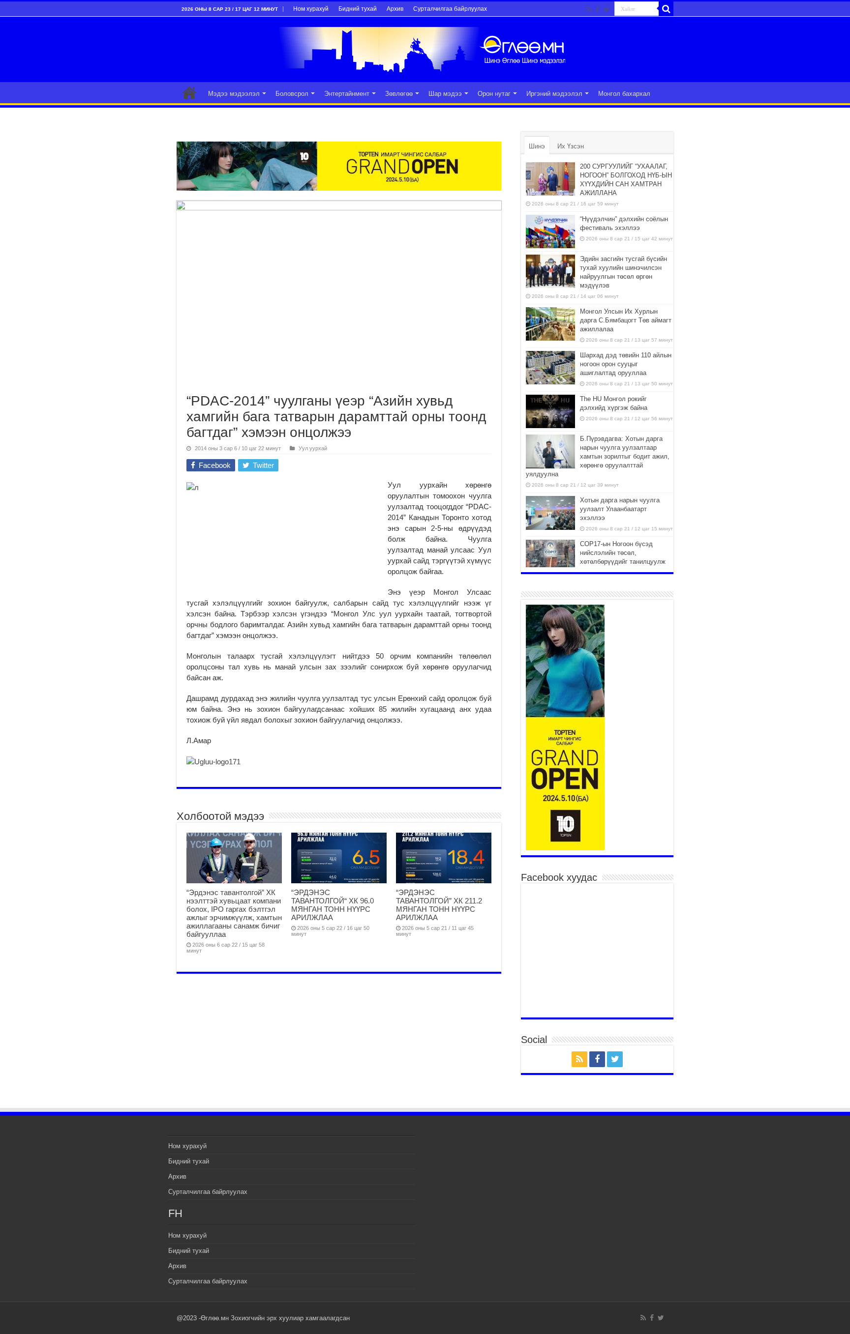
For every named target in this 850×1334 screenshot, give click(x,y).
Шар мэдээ (445, 93)
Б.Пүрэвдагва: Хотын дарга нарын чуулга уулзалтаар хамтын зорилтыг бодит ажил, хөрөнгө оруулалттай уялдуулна (597, 456)
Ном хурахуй (311, 8)
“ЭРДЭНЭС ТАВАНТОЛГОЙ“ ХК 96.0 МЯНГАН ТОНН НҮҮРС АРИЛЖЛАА (332, 905)
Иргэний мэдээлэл (554, 93)
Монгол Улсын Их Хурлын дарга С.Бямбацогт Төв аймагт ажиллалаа (625, 320)
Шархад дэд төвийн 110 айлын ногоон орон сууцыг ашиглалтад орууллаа (625, 364)
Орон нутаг (494, 93)
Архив (395, 8)
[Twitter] (607, 9)
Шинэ (537, 146)
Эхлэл (189, 92)
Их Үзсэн (570, 146)
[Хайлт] (666, 8)
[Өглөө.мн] (425, 47)
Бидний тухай (357, 8)
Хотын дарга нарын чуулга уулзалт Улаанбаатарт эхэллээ (620, 509)
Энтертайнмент (346, 93)
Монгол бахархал (624, 93)
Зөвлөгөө (399, 93)
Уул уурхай (313, 448)
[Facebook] (598, 9)
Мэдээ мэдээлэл (234, 93)
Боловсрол (291, 93)
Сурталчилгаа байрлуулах (450, 8)
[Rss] (589, 9)
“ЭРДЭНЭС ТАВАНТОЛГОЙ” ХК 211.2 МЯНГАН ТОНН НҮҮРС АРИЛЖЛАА (439, 905)
